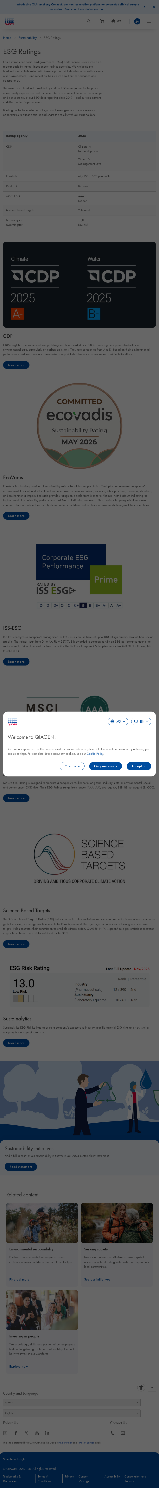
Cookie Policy (95, 753)
